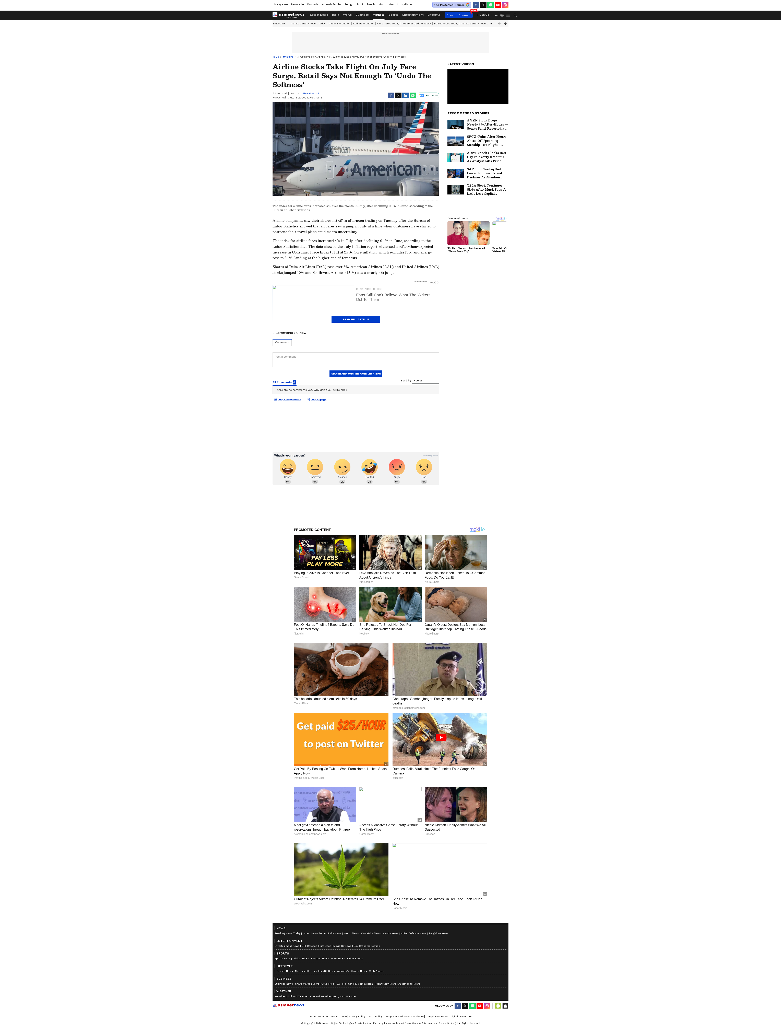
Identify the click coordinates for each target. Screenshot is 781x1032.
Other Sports (355, 958)
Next (505, 23)
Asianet (288, 1005)
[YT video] (498, 5)
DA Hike (341, 983)
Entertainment (412, 14)
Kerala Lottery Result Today (308, 23)
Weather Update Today (416, 23)
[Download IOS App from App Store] (505, 1006)
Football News (320, 958)
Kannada (312, 4)
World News (351, 933)
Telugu (349, 4)
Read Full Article (356, 319)
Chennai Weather (339, 23)
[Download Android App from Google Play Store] (498, 1006)
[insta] (505, 5)
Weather (280, 996)
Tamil (360, 4)
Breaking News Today (287, 933)
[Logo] (290, 15)
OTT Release (309, 946)
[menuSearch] (515, 15)
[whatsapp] (490, 5)
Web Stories (377, 971)
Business (362, 14)
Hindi (382, 4)
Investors (466, 1016)
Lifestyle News (284, 971)
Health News (327, 971)
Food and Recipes (306, 971)
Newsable (297, 4)
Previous (499, 23)
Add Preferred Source (449, 5)
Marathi (393, 4)
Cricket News (301, 958)
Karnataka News (371, 933)
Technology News (385, 983)
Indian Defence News (413, 933)
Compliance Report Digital (442, 1016)
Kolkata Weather (363, 23)
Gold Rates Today (388, 23)
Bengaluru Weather (345, 996)
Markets (378, 14)
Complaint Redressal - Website (404, 1016)
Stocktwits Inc (312, 93)
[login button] (503, 15)
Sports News (282, 958)
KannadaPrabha (331, 4)
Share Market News (307, 983)
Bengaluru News (438, 933)
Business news (284, 983)
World (347, 14)
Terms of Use (338, 1016)
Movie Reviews (342, 946)
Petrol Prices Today (446, 23)
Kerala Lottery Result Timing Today (482, 23)
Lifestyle (434, 14)
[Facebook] (476, 5)
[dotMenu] (497, 15)
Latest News (319, 14)
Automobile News (409, 983)
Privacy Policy (357, 1016)
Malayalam (281, 4)
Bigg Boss (325, 946)
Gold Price (327, 983)
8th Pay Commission (360, 983)
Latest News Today (314, 933)
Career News (359, 971)
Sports (393, 14)
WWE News (338, 958)
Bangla (371, 4)
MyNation (407, 4)
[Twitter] (483, 5)
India (335, 14)
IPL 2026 (483, 14)
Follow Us (432, 95)
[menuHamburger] (508, 15)
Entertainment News (287, 946)
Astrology (343, 971)
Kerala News (390, 933)
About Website (318, 1016)
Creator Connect (459, 15)
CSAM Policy (375, 1016)
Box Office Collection (367, 946)
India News (334, 933)
